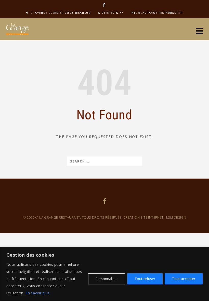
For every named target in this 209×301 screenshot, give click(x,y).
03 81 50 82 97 (112, 13)
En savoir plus (37, 293)
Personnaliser (106, 278)
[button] (199, 31)
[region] (104, 274)
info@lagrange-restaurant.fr (156, 13)
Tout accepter (183, 278)
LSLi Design (176, 217)
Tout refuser (145, 278)
